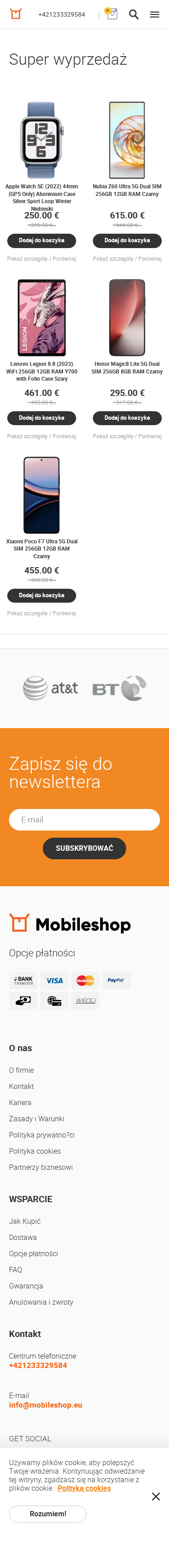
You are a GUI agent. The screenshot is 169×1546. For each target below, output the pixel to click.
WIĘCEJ (86, 1000)
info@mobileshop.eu (45, 1404)
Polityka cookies (35, 1151)
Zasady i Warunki (36, 1119)
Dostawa (23, 1237)
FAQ (15, 1270)
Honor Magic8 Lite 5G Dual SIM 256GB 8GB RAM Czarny (127, 367)
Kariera (20, 1102)
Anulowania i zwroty (41, 1302)
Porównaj (64, 259)
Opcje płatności (33, 1253)
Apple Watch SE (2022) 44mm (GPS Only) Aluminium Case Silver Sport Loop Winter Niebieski (41, 197)
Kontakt (21, 1086)
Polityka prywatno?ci (42, 1135)
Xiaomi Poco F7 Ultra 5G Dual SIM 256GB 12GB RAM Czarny (42, 549)
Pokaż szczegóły (27, 259)
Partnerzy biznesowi (41, 1167)
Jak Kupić (25, 1221)
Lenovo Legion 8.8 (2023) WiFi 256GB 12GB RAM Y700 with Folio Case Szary (42, 371)
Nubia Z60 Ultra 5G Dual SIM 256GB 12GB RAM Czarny (127, 190)
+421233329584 (61, 14)
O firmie (21, 1070)
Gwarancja (26, 1286)
